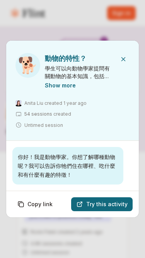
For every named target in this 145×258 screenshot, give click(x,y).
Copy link (40, 204)
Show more (60, 85)
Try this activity (107, 204)
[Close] (123, 59)
